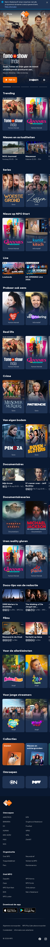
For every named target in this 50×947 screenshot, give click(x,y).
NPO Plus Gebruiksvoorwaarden (34, 926)
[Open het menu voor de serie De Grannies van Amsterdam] (45, 99)
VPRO (28, 831)
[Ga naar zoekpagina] (39, 14)
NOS (4, 844)
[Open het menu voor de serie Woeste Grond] (22, 176)
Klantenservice (31, 865)
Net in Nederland (32, 892)
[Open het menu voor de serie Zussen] (45, 176)
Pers (4, 865)
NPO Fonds (30, 883)
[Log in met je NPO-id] (45, 14)
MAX (4, 840)
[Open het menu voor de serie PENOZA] (22, 426)
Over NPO (6, 856)
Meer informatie (10, 7)
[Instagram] (45, 939)
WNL (27, 835)
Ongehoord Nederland (34, 822)
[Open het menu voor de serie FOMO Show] (22, 99)
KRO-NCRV (7, 835)
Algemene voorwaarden (12, 926)
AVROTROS (7, 817)
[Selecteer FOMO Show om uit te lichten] (7, 86)
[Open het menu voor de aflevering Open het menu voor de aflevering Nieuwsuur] (45, 143)
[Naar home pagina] (25, 14)
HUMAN (6, 831)
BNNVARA (6, 822)
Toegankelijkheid (9, 861)
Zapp (5, 883)
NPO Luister (7, 896)
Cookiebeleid (7, 930)
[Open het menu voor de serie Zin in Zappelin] (45, 657)
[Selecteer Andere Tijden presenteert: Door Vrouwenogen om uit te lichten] (34, 86)
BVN (4, 892)
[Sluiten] (47, 2)
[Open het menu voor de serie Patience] (45, 382)
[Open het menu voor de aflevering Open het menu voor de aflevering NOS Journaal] (22, 143)
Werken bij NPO (31, 861)
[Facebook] (39, 939)
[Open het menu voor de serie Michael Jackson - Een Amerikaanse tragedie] (45, 503)
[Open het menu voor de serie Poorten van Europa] (22, 503)
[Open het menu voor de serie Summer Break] (22, 701)
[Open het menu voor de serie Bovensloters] (45, 426)
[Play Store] (27, 910)
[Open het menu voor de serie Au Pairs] (45, 547)
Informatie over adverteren (23, 930)
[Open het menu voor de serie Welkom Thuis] (45, 701)
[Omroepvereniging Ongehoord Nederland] (13, 782)
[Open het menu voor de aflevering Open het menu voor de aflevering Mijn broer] (22, 470)
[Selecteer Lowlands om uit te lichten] (16, 86)
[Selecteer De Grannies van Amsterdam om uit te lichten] (25, 86)
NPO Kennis (30, 879)
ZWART (28, 840)
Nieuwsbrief (30, 856)
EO (4, 826)
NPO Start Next (8, 888)
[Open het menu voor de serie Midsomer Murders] (22, 382)
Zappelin (6, 879)
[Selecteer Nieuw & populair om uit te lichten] (43, 86)
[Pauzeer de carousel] (44, 80)
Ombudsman (30, 888)
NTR (27, 817)
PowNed (29, 826)
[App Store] (10, 910)
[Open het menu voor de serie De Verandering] (45, 294)
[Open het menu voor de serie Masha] (22, 657)
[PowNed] (36, 782)
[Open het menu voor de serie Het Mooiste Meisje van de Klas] (22, 294)
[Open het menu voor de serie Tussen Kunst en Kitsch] (45, 220)
